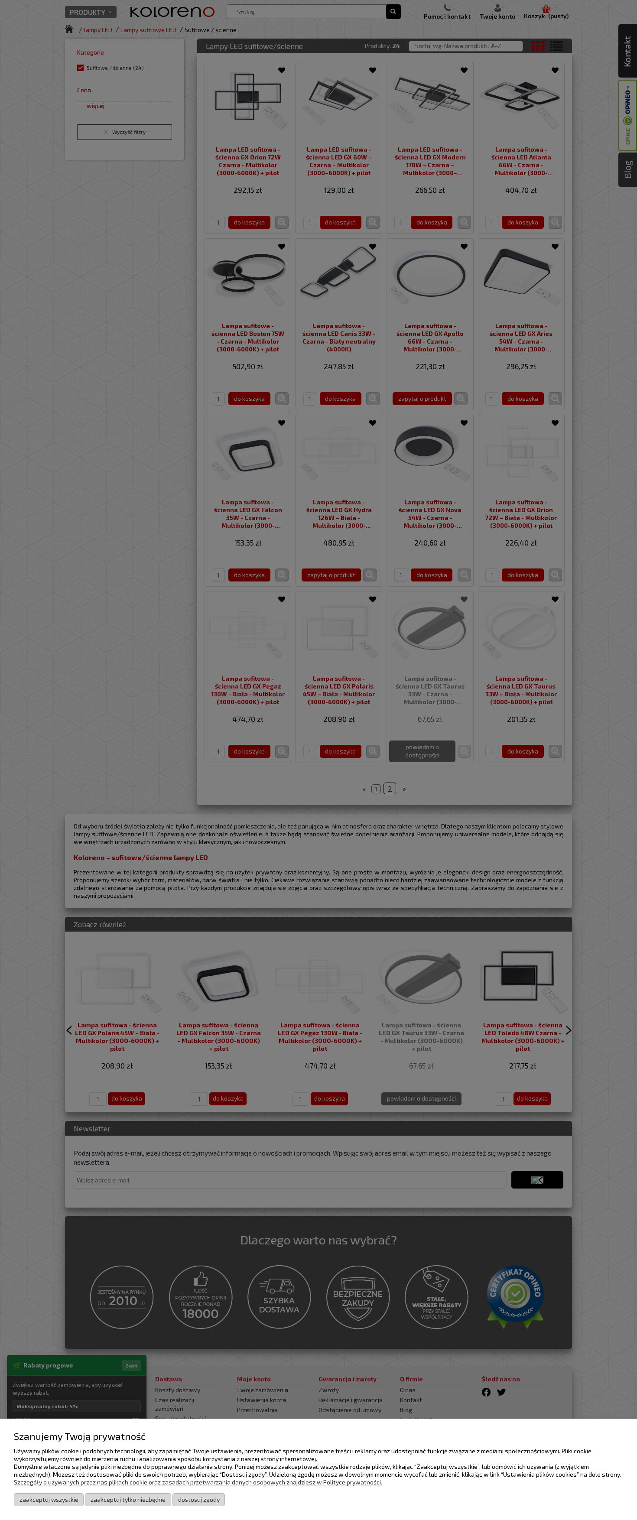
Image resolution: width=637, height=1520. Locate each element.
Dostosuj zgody (199, 1499)
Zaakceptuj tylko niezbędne (128, 1499)
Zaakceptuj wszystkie (49, 1499)
